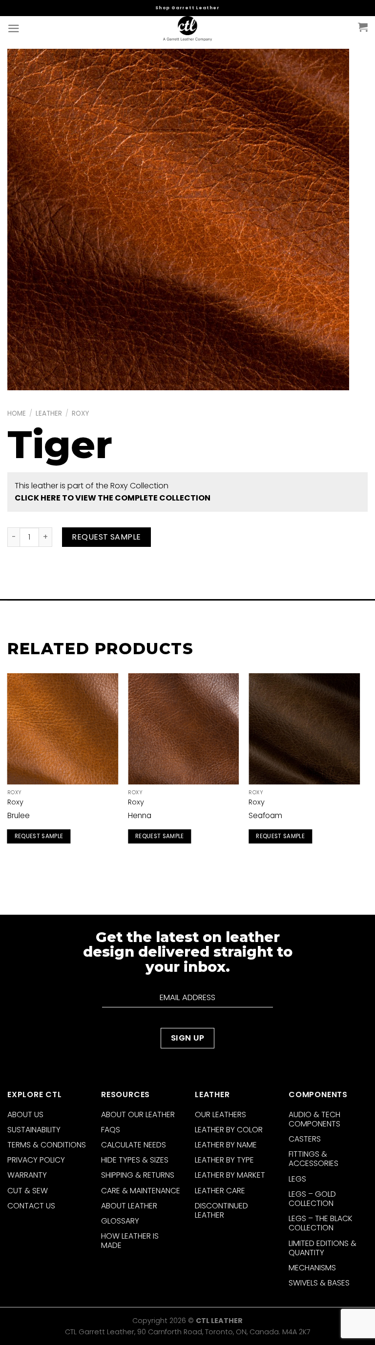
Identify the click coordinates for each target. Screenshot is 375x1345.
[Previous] (7, 769)
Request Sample (106, 536)
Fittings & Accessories (313, 1158)
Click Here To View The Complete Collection (112, 497)
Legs (297, 1179)
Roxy (80, 413)
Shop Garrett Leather (187, 8)
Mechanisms (312, 1268)
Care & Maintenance (140, 1190)
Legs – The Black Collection (321, 1223)
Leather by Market (230, 1175)
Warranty (27, 1175)
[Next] (359, 769)
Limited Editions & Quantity (322, 1248)
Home (16, 413)
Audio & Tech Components (314, 1119)
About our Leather (138, 1114)
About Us (25, 1114)
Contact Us (31, 1206)
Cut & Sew (27, 1190)
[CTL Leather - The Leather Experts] (187, 29)
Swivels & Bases (319, 1283)
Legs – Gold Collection (312, 1198)
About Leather (129, 1206)
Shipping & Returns (137, 1175)
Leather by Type (224, 1160)
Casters (305, 1139)
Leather (49, 413)
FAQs (110, 1129)
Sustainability (34, 1129)
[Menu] (13, 28)
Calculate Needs (133, 1145)
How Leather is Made (130, 1240)
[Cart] (363, 27)
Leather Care (220, 1190)
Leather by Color (229, 1129)
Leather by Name (226, 1145)
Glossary (120, 1221)
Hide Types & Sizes (134, 1160)
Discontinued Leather (221, 1210)
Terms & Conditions (46, 1145)
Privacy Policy (36, 1160)
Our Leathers (220, 1114)
